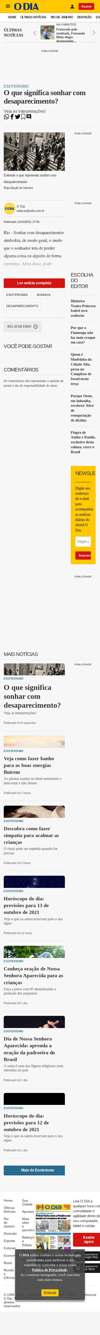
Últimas (13, 32)
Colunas (10, 1248)
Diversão (84, 17)
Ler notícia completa (34, 283)
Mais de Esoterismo (37, 1170)
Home (12, 17)
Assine (86, 6)
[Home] (26, 9)
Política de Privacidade (49, 1270)
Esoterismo (16, 86)
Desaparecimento (22, 306)
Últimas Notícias (33, 17)
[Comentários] (29, 118)
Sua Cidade (27, 1202)
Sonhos (43, 295)
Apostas (28, 1211)
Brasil (8, 1263)
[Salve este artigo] (23, 118)
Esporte (9, 1241)
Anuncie (90, 1295)
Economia (11, 1255)
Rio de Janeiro (62, 17)
